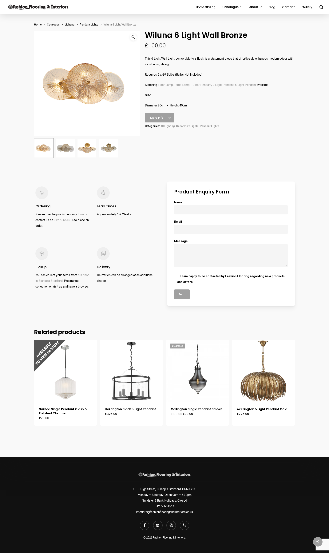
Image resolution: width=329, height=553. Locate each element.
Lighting (69, 24)
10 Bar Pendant (201, 85)
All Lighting (168, 126)
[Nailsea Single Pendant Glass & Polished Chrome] (65, 371)
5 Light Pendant (245, 85)
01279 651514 (63, 220)
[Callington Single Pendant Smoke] (197, 371)
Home (38, 24)
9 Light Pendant (223, 85)
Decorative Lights (187, 126)
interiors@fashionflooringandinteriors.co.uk (164, 512)
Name (178, 202)
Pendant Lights (89, 24)
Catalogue (53, 24)
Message (181, 241)
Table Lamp (182, 85)
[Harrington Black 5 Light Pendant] (131, 371)
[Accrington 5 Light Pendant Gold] (263, 371)
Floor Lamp (165, 85)
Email (178, 222)
